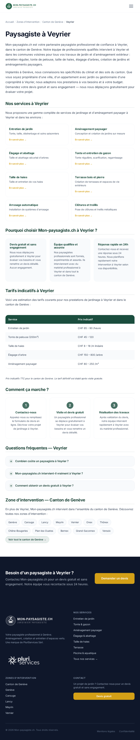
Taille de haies (81, 641)
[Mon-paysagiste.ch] (25, 6)
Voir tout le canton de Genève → (27, 539)
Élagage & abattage (84, 635)
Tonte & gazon (81, 624)
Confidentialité (127, 731)
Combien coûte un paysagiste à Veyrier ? (42, 461)
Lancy (44, 522)
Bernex (64, 530)
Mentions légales (106, 731)
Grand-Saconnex (85, 530)
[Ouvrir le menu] (131, 6)
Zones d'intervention (28, 21)
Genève (12, 522)
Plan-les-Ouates (44, 530)
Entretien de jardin (83, 618)
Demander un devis (114, 578)
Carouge (29, 522)
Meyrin (60, 522)
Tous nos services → (85, 658)
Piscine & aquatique (84, 653)
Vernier (75, 522)
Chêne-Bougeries (18, 530)
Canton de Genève (52, 21)
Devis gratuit (103, 696)
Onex (89, 522)
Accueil (9, 21)
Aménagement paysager (87, 630)
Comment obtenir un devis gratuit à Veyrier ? (44, 485)
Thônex (104, 522)
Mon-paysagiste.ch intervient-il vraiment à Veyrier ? (49, 473)
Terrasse (78, 647)
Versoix (106, 530)
